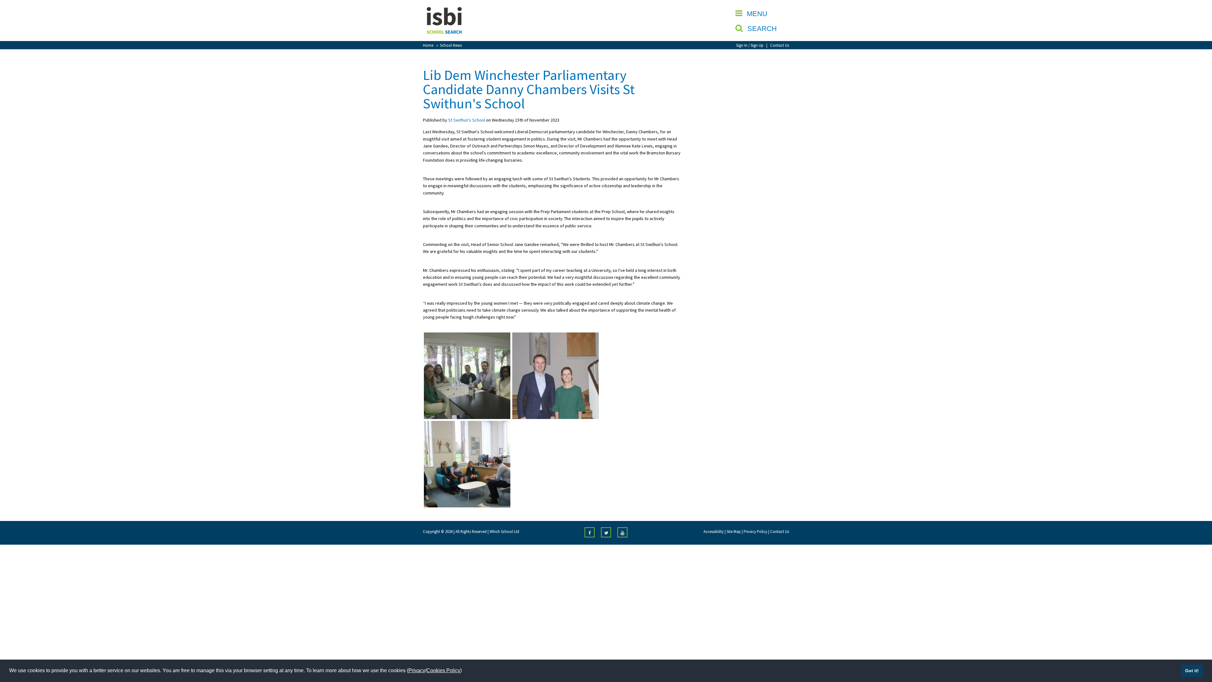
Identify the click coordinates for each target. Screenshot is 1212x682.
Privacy (416, 670)
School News (451, 45)
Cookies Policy (443, 670)
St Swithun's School (466, 120)
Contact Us (779, 45)
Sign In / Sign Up (749, 45)
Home (428, 45)
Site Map (734, 531)
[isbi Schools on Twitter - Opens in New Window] (606, 532)
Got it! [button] (1192, 670)
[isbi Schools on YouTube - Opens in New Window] (622, 532)
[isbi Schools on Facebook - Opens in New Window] (590, 532)
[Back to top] (1198, 647)
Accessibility (714, 531)
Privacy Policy (755, 531)
